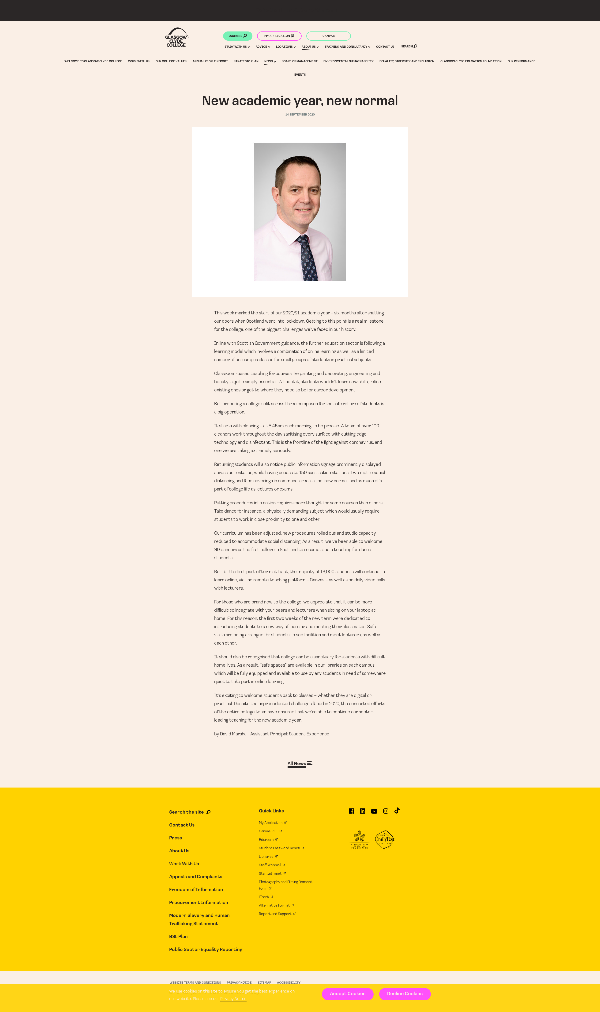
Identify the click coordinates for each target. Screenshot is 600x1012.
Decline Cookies (405, 994)
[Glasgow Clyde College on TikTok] (397, 812)
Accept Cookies (347, 994)
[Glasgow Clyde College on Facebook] (351, 813)
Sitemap (264, 982)
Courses (236, 36)
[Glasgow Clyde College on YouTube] (374, 813)
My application (277, 36)
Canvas (328, 36)
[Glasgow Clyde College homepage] (177, 37)
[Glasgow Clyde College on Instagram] (385, 813)
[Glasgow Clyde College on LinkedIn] (362, 813)
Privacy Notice (233, 999)
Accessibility (288, 982)
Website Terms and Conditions (195, 982)
